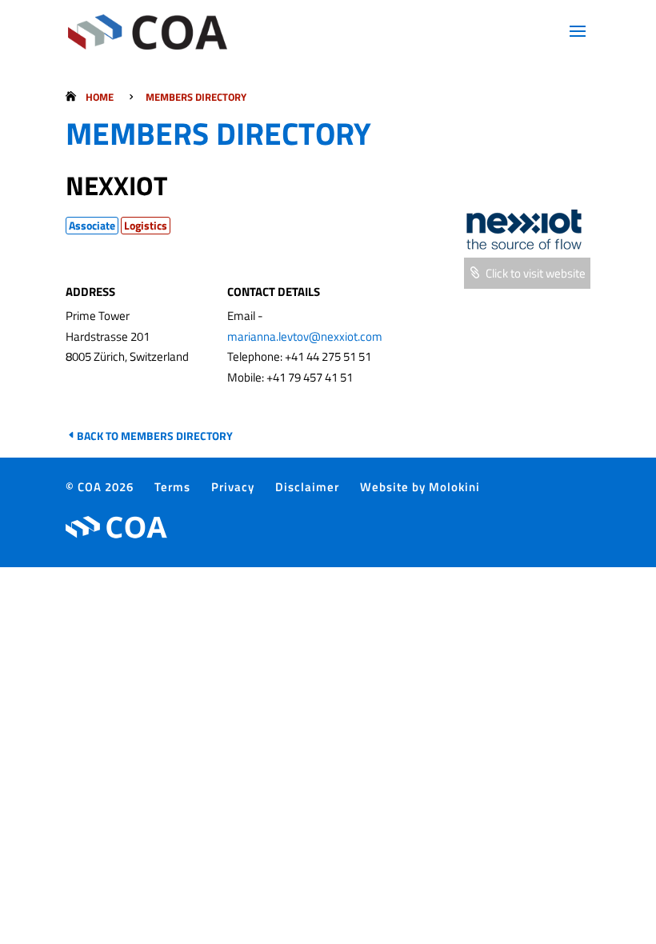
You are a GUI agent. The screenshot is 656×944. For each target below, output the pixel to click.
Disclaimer (307, 487)
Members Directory (196, 97)
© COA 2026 (100, 487)
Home (100, 97)
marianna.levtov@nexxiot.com (304, 336)
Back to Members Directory (155, 435)
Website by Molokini (420, 487)
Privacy (232, 487)
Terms (172, 487)
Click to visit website (536, 273)
